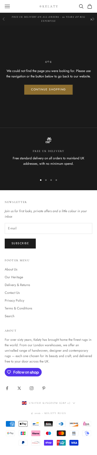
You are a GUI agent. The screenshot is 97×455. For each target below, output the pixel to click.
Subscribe (20, 243)
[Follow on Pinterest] (43, 388)
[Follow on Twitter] (19, 388)
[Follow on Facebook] (7, 388)
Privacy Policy (14, 300)
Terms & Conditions (18, 308)
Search (9, 316)
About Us (11, 269)
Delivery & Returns (17, 284)
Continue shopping (48, 89)
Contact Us (12, 292)
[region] (48, 154)
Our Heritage (14, 277)
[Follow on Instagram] (31, 388)
